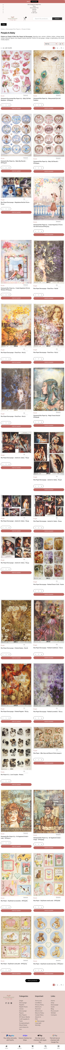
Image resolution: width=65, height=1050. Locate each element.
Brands (34, 11)
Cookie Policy (39, 1015)
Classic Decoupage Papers (23, 1011)
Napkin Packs (23, 1007)
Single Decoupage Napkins (23, 1003)
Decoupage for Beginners (34, 4)
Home (2, 29)
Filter (3, 24)
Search (57, 18)
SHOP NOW (34, 1)
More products (32, 980)
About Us (38, 1017)
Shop (52, 1003)
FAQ (36, 1019)
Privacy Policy (39, 1005)
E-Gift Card (34, 12)
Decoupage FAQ (34, 7)
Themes (34, 9)
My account (54, 1011)
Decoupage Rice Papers (13, 29)
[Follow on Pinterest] (11, 1003)
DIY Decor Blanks (24, 1017)
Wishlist (53, 1013)
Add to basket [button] (16, 108)
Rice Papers (23, 1015)
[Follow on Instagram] (8, 1003)
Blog (34, 6)
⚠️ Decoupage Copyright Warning (39, 1023)
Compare (54, 1015)
